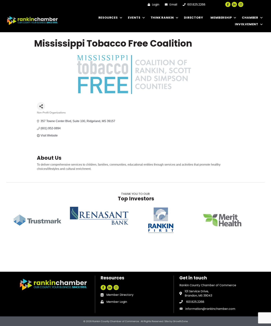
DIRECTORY (193, 17)
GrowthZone (180, 321)
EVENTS (134, 17)
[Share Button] (41, 106)
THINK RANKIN (162, 17)
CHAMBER (250, 17)
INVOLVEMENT (246, 24)
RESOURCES (108, 17)
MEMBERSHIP (221, 17)
